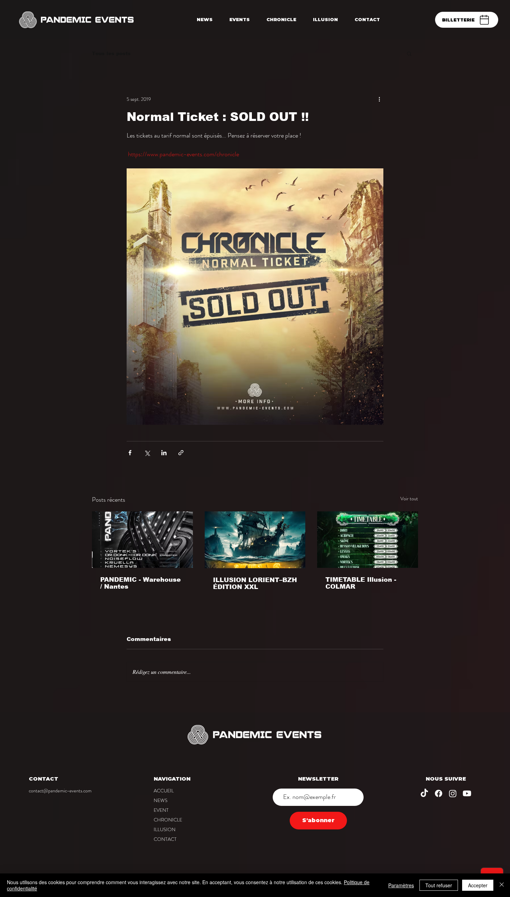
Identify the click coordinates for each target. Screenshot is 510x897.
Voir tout (409, 498)
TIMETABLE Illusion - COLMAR (360, 583)
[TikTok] (424, 793)
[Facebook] (438, 793)
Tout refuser (438, 885)
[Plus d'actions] (379, 99)
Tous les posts (111, 53)
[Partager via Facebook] (130, 452)
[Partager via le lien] (181, 452)
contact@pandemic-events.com (60, 790)
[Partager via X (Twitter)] (147, 452)
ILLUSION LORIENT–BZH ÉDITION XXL (255, 583)
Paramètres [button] (401, 885)
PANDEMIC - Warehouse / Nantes (140, 583)
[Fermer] (502, 885)
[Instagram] (453, 793)
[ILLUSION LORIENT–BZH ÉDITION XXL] (255, 539)
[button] (409, 53)
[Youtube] (467, 793)
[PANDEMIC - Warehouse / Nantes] (142, 539)
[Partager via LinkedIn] (164, 452)
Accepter (477, 885)
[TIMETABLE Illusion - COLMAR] (367, 539)
